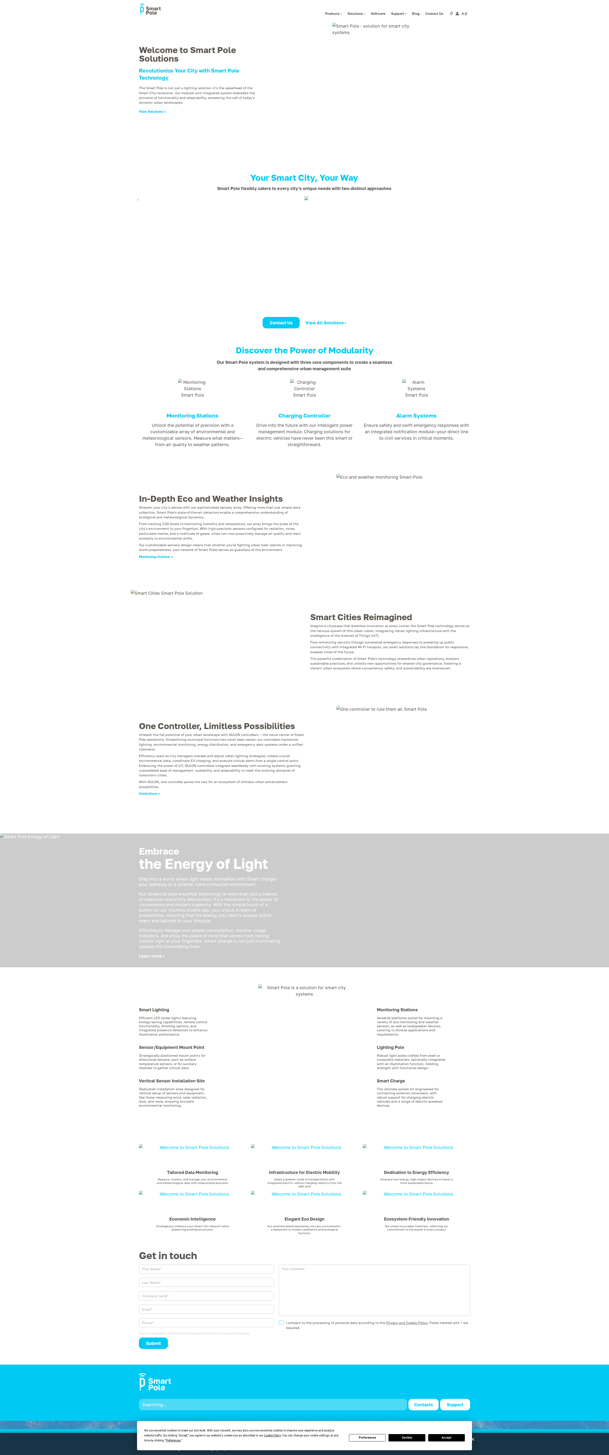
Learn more (150, 956)
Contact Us (281, 322)
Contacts (423, 1404)
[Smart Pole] (150, 9)
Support (455, 1404)
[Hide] (473, 1439)
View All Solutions (324, 323)
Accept (447, 1437)
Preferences (367, 1437)
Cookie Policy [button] (272, 1435)
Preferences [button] (173, 1440)
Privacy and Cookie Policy (406, 1323)
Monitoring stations (154, 557)
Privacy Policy (209, 1333)
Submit (153, 1343)
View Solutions (151, 111)
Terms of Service (232, 1333)
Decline (407, 1437)
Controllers (148, 793)
